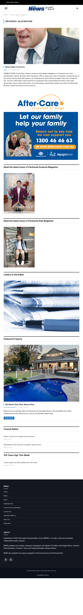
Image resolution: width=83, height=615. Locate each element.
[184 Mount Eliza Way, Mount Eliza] (41, 373)
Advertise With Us (10, 515)
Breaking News (12, 2)
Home (6, 492)
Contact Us (7, 511)
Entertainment (8, 504)
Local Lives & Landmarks (12, 507)
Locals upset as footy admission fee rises (20, 462)
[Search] (77, 8)
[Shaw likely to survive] (41, 46)
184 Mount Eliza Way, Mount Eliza (19, 404)
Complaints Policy (43, 575)
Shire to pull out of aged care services (19, 436)
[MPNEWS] (41, 8)
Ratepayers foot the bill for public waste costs (22, 444)
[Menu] (6, 8)
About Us (7, 519)
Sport (5, 500)
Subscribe (7, 523)
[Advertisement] (41, 596)
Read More (9, 418)
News (5, 70)
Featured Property (10, 407)
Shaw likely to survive (15, 67)
